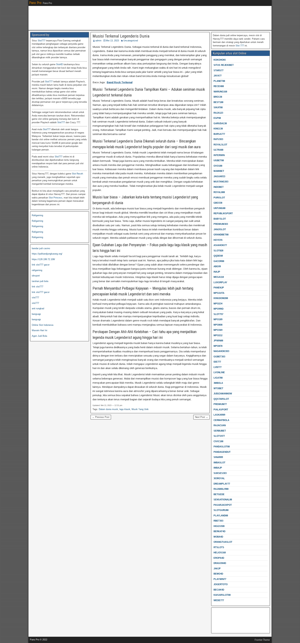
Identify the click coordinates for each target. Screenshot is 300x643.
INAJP (217, 272)
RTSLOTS (219, 547)
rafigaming (37, 270)
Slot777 (41, 40)
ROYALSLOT (220, 144)
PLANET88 (219, 81)
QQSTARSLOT (221, 399)
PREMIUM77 (220, 404)
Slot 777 (240, 45)
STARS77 (218, 70)
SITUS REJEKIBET (224, 65)
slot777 (35, 297)
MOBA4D (218, 536)
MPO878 (218, 346)
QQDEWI (218, 256)
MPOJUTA (219, 293)
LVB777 (218, 367)
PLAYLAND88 (221, 515)
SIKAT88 (218, 107)
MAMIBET (219, 171)
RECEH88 (219, 86)
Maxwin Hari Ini (39, 330)
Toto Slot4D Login (222, 617)
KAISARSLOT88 (222, 595)
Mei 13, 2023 (112, 40)
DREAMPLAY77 (222, 483)
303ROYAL (219, 478)
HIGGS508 (219, 526)
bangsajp (36, 314)
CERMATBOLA (221, 420)
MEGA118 (219, 277)
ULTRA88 (218, 150)
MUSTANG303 (221, 181)
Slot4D (59, 64)
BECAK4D (219, 589)
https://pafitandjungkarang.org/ (47, 253)
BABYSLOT (220, 219)
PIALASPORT (221, 409)
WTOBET (218, 388)
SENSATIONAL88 (223, 499)
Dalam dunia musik (108, 409)
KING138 (218, 128)
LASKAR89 (219, 414)
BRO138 (218, 97)
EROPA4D (219, 558)
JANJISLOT (220, 229)
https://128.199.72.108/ (43, 259)
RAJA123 (218, 113)
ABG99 (217, 266)
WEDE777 (219, 600)
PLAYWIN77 (220, 579)
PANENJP (219, 287)
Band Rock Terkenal (119, 82)
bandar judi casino (41, 248)
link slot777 (37, 286)
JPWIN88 (218, 340)
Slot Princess (55, 197)
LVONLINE (219, 372)
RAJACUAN (220, 425)
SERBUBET (220, 430)
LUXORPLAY (220, 282)
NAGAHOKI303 (221, 351)
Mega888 (217, 611)
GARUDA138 (220, 123)
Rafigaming (37, 215)
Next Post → (201, 417)
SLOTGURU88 (221, 510)
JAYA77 (218, 75)
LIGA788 (218, 377)
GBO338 (218, 203)
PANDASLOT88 (222, 446)
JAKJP (217, 568)
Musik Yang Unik (140, 409)
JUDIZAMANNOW (223, 393)
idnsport (36, 275)
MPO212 (218, 335)
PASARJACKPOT (223, 505)
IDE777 (217, 362)
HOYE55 (218, 240)
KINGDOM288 (221, 298)
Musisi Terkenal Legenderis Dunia (121, 36)
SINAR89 (218, 457)
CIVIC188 (218, 441)
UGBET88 (219, 160)
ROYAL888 (219, 192)
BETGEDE (219, 494)
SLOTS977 (219, 436)
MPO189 (218, 319)
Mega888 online (221, 622)
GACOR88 (219, 261)
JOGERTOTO (221, 584)
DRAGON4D (220, 563)
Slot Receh (77, 173)
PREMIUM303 (221, 224)
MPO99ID (218, 309)
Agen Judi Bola (39, 336)
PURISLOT (219, 197)
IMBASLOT (219, 462)
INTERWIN (219, 155)
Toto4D (216, 628)
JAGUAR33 (219, 176)
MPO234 (218, 303)
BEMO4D (218, 573)
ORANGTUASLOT (223, 542)
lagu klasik (124, 409)
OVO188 (218, 166)
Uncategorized (130, 40)
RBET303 (218, 520)
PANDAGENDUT (222, 452)
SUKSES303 (220, 473)
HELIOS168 (220, 552)
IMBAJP (218, 467)
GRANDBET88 (221, 234)
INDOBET (219, 187)
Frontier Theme (262, 639)
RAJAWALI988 (221, 489)
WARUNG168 (220, 91)
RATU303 (218, 139)
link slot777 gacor (40, 264)
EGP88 (217, 118)
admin (98, 40)
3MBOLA (218, 383)
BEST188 (218, 102)
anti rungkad (38, 308)
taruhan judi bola (40, 281)
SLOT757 (218, 314)
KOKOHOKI (220, 60)
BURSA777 (219, 134)
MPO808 (218, 324)
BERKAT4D (219, 531)
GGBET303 (219, 356)
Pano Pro (35, 3)
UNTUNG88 (219, 208)
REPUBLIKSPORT (223, 213)
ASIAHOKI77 (220, 245)
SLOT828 (218, 250)
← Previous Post (100, 417)
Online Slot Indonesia (42, 325)
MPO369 (218, 330)
